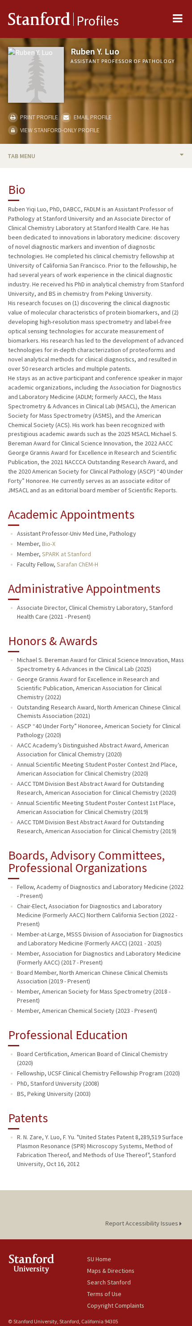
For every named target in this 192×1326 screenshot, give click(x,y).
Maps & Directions (110, 1271)
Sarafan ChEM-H (77, 564)
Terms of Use (104, 1294)
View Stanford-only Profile (59, 130)
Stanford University (47, 1264)
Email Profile (91, 117)
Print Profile (38, 117)
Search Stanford (109, 1282)
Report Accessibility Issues (142, 1223)
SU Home (99, 1259)
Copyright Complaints (115, 1305)
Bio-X (48, 544)
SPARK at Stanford (66, 554)
